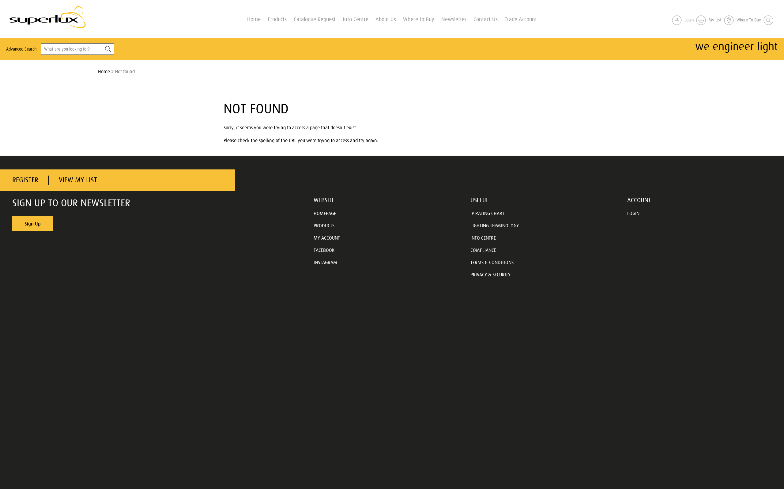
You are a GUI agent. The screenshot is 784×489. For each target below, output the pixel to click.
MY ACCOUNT (327, 238)
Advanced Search (21, 49)
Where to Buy (418, 19)
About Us (385, 19)
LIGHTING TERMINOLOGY (494, 225)
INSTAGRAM (325, 262)
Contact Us (485, 19)
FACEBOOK (324, 250)
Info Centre (355, 19)
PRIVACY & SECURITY (490, 274)
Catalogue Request (315, 19)
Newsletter (453, 19)
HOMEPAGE (325, 213)
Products (277, 19)
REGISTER (25, 180)
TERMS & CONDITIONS (492, 262)
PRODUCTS (324, 225)
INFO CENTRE (483, 238)
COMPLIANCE (483, 250)
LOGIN (633, 213)
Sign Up (32, 223)
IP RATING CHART (487, 213)
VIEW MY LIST (78, 180)
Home (254, 19)
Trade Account (521, 19)
